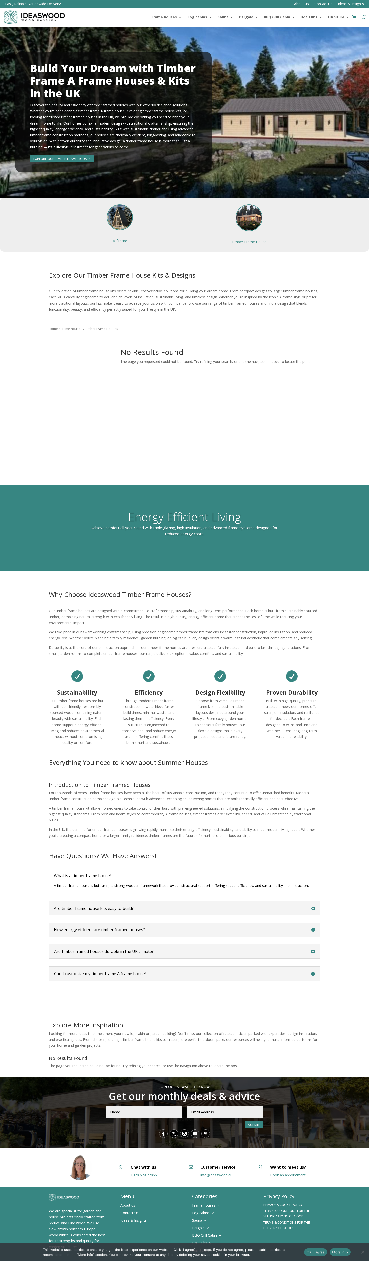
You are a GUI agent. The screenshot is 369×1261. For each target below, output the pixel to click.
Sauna (223, 17)
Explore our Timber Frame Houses (62, 158)
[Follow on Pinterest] (205, 1133)
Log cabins (197, 17)
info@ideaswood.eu (216, 1175)
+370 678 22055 (144, 1175)
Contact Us (323, 4)
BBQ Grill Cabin (277, 17)
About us (301, 4)
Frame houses (164, 17)
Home (53, 328)
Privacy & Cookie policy (282, 1204)
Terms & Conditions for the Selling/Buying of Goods (286, 1213)
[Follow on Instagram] (184, 1133)
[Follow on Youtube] (195, 1133)
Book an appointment (288, 1175)
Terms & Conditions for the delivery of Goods (286, 1225)
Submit (254, 1124)
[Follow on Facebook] (163, 1133)
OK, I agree (316, 1252)
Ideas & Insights (351, 4)
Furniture (336, 17)
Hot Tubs (309, 17)
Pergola (246, 17)
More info (340, 1252)
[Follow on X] (174, 1133)
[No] (362, 1252)
